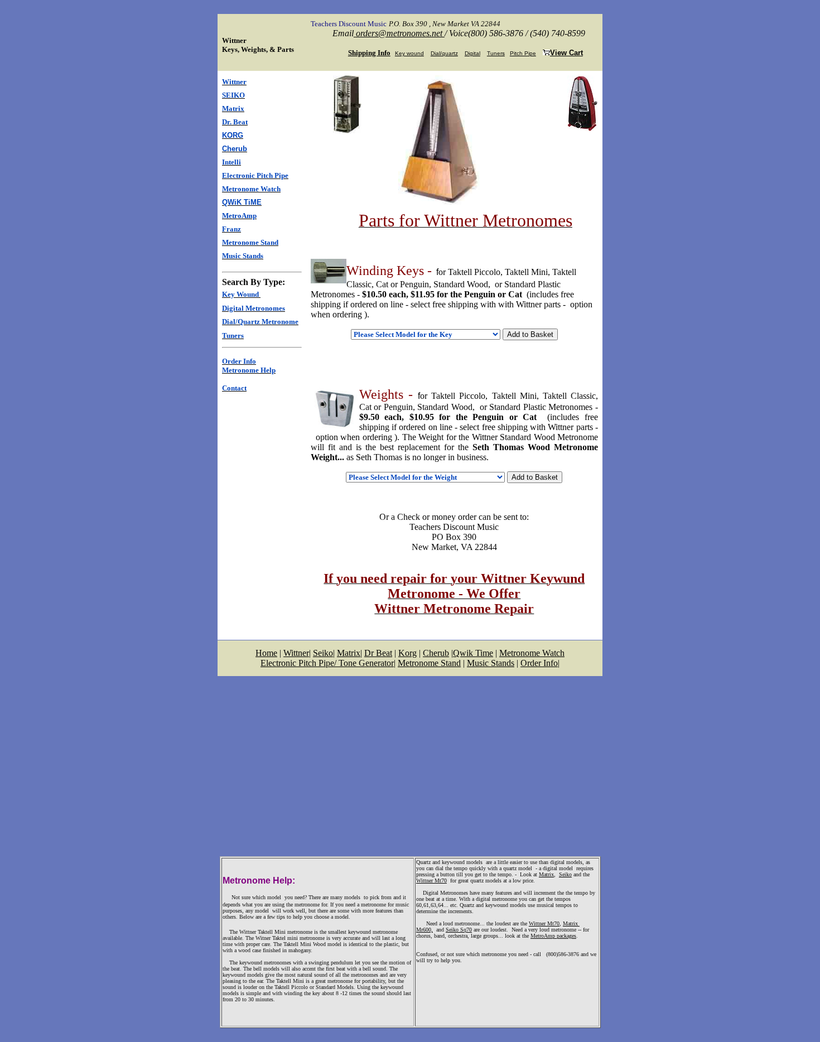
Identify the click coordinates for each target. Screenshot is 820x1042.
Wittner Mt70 (431, 880)
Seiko (565, 874)
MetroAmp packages (553, 936)
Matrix (546, 874)
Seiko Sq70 (459, 930)
